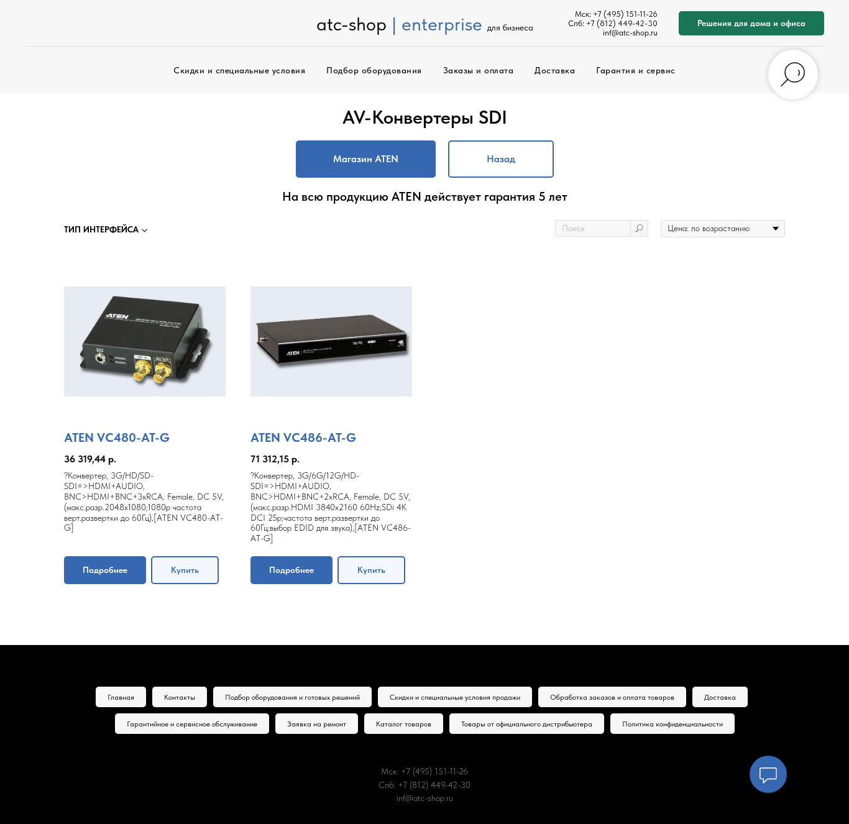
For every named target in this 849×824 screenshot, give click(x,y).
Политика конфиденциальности (672, 724)
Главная (121, 697)
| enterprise (437, 23)
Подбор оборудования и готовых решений (292, 697)
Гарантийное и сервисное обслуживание (192, 724)
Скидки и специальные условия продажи (455, 697)
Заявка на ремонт (316, 724)
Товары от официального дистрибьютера (526, 724)
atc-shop (351, 23)
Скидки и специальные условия (239, 70)
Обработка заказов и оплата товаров (612, 697)
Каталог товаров (403, 724)
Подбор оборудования (374, 70)
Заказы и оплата (478, 70)
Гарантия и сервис (636, 70)
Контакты (179, 697)
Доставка (555, 70)
